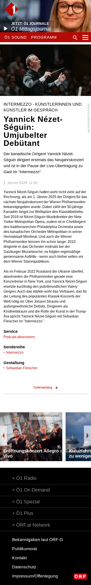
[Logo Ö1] (11, 9)
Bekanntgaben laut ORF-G (37, 539)
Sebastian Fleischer (22, 368)
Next (87, 436)
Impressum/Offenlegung (35, 576)
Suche (75, 37)
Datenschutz (24, 567)
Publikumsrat (24, 548)
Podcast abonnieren (19, 337)
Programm (44, 37)
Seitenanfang (42, 387)
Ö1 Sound (15, 37)
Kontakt (19, 557)
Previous (3, 436)
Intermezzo (14, 352)
